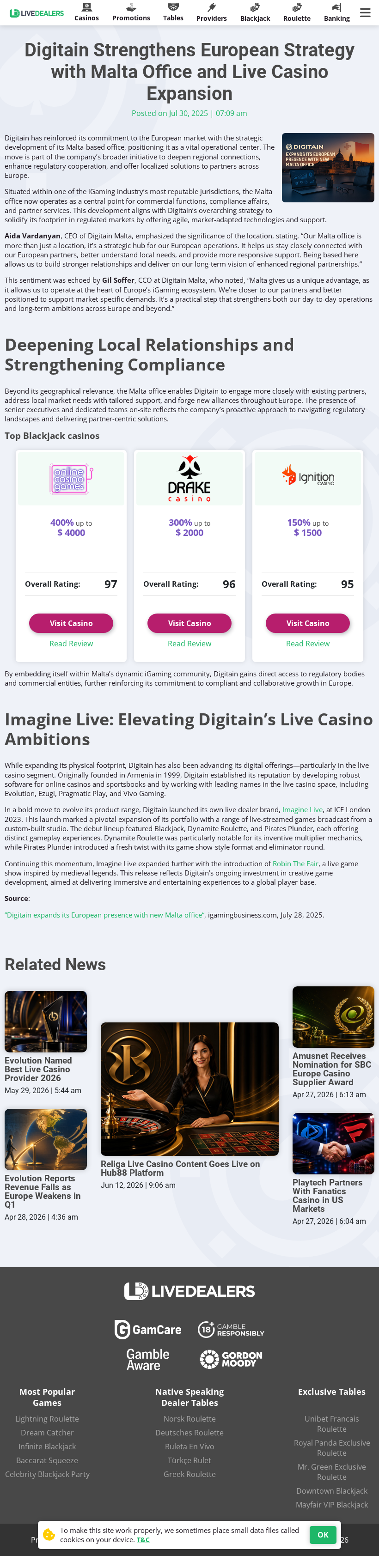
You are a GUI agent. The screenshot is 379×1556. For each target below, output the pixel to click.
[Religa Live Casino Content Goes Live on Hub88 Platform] (190, 1089)
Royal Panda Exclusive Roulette (332, 1448)
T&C (143, 1539)
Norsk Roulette (190, 1419)
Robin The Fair (295, 863)
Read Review (71, 643)
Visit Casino (71, 623)
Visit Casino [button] (189, 623)
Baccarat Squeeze (47, 1460)
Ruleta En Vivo (189, 1446)
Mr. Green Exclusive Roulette (332, 1472)
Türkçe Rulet (189, 1460)
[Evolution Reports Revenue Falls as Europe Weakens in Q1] (46, 1139)
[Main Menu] (367, 13)
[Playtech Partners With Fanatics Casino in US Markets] (334, 1143)
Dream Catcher (47, 1433)
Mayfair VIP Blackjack (332, 1505)
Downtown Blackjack (331, 1491)
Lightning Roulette (47, 1419)
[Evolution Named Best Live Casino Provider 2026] (46, 1021)
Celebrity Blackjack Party (47, 1474)
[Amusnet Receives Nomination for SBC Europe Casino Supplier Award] (334, 1017)
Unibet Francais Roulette (332, 1424)
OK (323, 1535)
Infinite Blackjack (47, 1446)
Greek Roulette (190, 1474)
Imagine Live (302, 809)
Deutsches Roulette (189, 1433)
